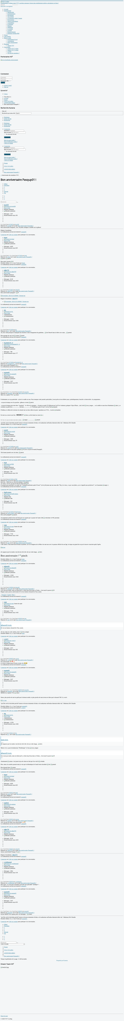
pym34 (6, 430)
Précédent (6, 185)
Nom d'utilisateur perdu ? (10, 141)
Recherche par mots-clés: (8, 113)
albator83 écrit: (6, 625)
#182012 (11, 733)
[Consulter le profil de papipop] (10, 804)
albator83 (7, 566)
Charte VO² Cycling (12, 48)
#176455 (11, 224)
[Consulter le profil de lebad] (9, 239)
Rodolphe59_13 (8, 343)
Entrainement (7, 10)
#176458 (11, 329)
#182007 (11, 658)
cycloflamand (8, 862)
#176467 (20, 392)
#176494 (11, 511)
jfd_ (5, 310)
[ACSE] (9, 60)
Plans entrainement (12, 42)
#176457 (11, 289)
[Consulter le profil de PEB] (9, 464)
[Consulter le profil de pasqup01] (10, 374)
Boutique (6, 44)
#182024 (11, 881)
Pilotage (9, 26)
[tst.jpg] (3, 547)
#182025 (20, 911)
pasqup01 (23, 232)
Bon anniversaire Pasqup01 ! (25, 225)
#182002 (11, 587)
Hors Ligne (7, 208)
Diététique (10, 27)
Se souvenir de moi (11, 134)
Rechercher (7, 120)
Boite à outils (7, 38)
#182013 (11, 792)
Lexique (9, 30)
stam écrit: (4, 740)
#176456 (20, 255)
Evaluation (10, 24)
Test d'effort (10, 17)
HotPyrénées (7, 492)
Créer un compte (8, 143)
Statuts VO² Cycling (12, 50)
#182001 (20, 541)
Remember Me (5, 81)
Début (5, 184)
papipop (6, 803)
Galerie (9, 595)
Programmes (10, 20)
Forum (6, 35)
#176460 (11, 362)
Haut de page (4, 1016)
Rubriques (7, 117)
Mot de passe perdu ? (9, 140)
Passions (4, 595)
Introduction (10, 12)
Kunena (65, 960)
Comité (9, 51)
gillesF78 (6, 270)
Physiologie (10, 15)
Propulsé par (59, 960)
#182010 (20, 690)
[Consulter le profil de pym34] (9, 431)
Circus (6, 94)
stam (5, 525)
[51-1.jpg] (3, 700)
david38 (6, 205)
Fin (5, 193)
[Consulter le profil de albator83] (10, 568)
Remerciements (11, 32)
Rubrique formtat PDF (13, 33)
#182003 (20, 618)
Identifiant (7, 130)
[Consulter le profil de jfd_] (8, 311)
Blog (13, 595)
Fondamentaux (11, 13)
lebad (5, 237)
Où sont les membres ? (13, 53)
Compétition (10, 23)
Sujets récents (7, 118)
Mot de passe (7, 132)
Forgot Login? (8, 85)
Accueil (6, 9)
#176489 (11, 446)
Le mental (10, 29)
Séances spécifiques (12, 21)
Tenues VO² (10, 45)
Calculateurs (10, 41)
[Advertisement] (11, 66)
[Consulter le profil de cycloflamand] (11, 863)
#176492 (11, 479)
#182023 (11, 849)
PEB (5, 462)
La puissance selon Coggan (14, 18)
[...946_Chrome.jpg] (13, 295)
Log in (2, 82)
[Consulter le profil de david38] (10, 206)
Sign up (6, 87)
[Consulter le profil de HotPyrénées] (11, 494)
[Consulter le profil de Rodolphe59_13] (12, 344)
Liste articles (7, 36)
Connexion (7, 137)
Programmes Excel (12, 39)
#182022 (11, 819)
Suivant (6, 191)
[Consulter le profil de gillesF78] (10, 271)
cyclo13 (6, 639)
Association (7, 47)
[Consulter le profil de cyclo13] (9, 640)
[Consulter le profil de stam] (9, 526)
